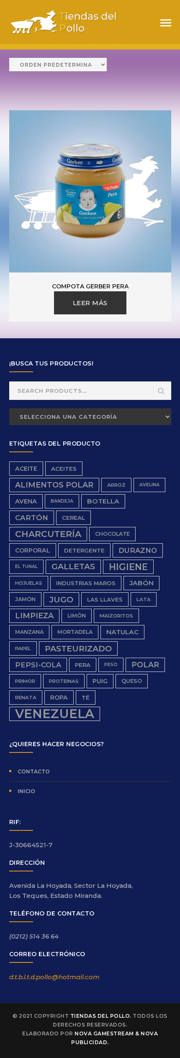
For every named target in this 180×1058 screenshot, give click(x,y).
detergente (84, 550)
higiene (128, 566)
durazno (137, 550)
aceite (26, 468)
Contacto (34, 771)
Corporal (32, 550)
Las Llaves (105, 599)
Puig (100, 681)
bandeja (62, 501)
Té (86, 697)
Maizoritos (116, 616)
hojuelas (28, 583)
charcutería (48, 534)
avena (26, 501)
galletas (73, 566)
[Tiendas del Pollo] (63, 22)
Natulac (122, 632)
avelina (149, 485)
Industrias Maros (86, 583)
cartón (31, 517)
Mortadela (75, 632)
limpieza (34, 615)
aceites (64, 468)
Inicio (26, 791)
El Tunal (26, 566)
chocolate (112, 534)
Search (161, 391)
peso (111, 664)
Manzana (29, 632)
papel (23, 648)
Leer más (90, 303)
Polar (145, 664)
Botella (103, 501)
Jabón (141, 583)
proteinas (64, 681)
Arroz (116, 485)
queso (131, 681)
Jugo (61, 599)
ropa (59, 697)
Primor (25, 681)
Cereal (73, 517)
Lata (143, 599)
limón (76, 615)
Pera (82, 664)
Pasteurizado (78, 648)
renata (25, 697)
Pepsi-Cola (38, 665)
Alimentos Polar (54, 484)
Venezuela (54, 714)
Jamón (25, 599)
